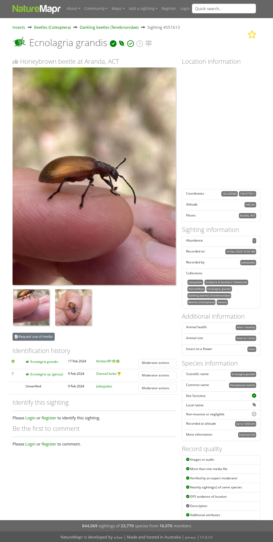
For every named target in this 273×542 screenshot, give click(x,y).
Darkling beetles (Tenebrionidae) (109, 27)
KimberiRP (103, 361)
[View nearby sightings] (148, 42)
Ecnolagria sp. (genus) (46, 374)
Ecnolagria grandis (44, 361)
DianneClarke (106, 373)
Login (185, 8)
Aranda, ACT (247, 215)
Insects (19, 27)
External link (247, 434)
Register (169, 8)
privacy (190, 537)
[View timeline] (139, 42)
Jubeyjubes (104, 386)
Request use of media (35, 336)
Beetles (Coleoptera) (52, 27)
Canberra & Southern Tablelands (226, 282)
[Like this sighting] (15, 61)
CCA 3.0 (206, 537)
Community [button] (94, 8)
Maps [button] (117, 8)
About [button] (72, 8)
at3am (118, 537)
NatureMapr (196, 289)
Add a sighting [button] (142, 8)
